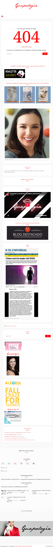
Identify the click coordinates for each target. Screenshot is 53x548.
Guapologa (10, 492)
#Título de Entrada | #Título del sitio (10, 479)
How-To (24, 500)
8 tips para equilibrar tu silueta (10, 434)
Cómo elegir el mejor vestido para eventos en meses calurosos (17, 439)
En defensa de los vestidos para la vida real (13, 438)
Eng (21, 492)
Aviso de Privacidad (27, 546)
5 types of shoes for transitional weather (16, 490)
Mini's (8, 501)
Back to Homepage (26, 47)
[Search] (44, 54)
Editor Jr (35, 493)
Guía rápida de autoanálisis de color (11, 436)
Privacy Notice (18, 546)
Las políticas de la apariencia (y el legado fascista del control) (35, 479)
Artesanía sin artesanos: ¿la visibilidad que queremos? (15, 432)
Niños (46, 493)
